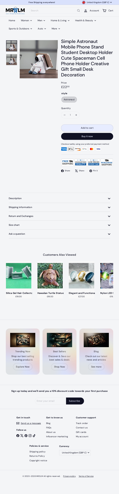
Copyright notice (38, 460)
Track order (82, 423)
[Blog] (96, 340)
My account (82, 436)
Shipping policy (37, 451)
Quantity (66, 108)
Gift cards (81, 432)
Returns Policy (37, 456)
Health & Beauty (84, 20)
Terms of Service (86, 476)
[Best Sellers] (59, 340)
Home (12, 20)
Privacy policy (69, 476)
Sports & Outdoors (19, 28)
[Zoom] (39, 59)
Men (40, 20)
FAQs (49, 427)
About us (51, 432)
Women (25, 20)
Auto (41, 28)
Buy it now (87, 136)
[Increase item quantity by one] (76, 114)
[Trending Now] (22, 340)
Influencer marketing (57, 436)
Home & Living (59, 20)
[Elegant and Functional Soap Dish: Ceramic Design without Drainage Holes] (81, 275)
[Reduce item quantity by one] (64, 114)
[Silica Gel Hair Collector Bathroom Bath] (18, 275)
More (55, 28)
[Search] (78, 10)
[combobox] (55, 10)
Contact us (82, 427)
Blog (48, 423)
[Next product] (112, 280)
